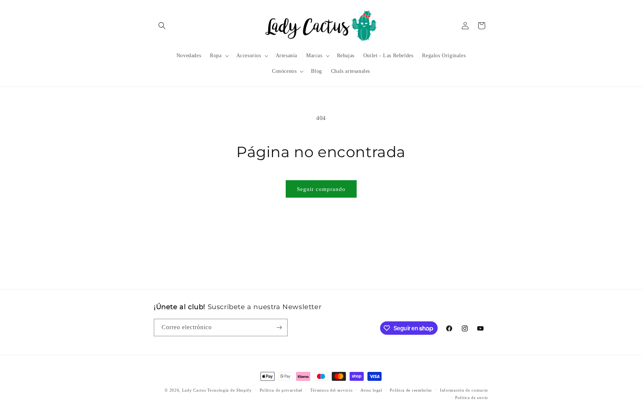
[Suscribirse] (279, 327)
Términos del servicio (331, 390)
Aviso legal (371, 390)
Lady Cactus (194, 390)
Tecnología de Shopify (229, 390)
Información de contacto (464, 390)
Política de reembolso (411, 390)
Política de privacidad (281, 390)
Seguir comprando (321, 189)
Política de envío (471, 397)
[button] (162, 25)
